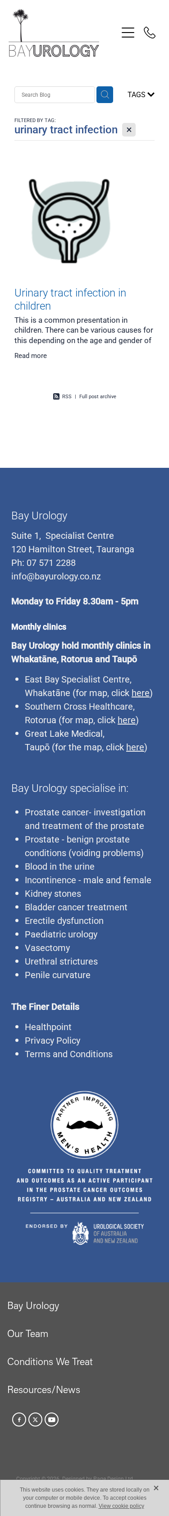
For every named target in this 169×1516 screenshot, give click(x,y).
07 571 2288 (50, 562)
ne (65, 692)
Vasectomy (47, 947)
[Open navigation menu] (128, 32)
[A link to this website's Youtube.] (52, 1419)
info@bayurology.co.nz (56, 576)
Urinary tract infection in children (70, 299)
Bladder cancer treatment (76, 907)
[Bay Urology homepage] (63, 33)
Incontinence (50, 879)
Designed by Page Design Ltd (97, 1478)
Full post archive (97, 396)
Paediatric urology (61, 934)
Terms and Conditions (69, 1053)
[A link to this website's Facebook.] (19, 1419)
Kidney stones (53, 893)
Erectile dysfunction (64, 920)
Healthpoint (48, 1026)
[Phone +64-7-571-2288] (149, 32)
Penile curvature (58, 974)
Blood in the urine (60, 866)
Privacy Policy (52, 1040)
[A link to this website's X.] (35, 1419)
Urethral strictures (61, 961)
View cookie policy (121, 1506)
